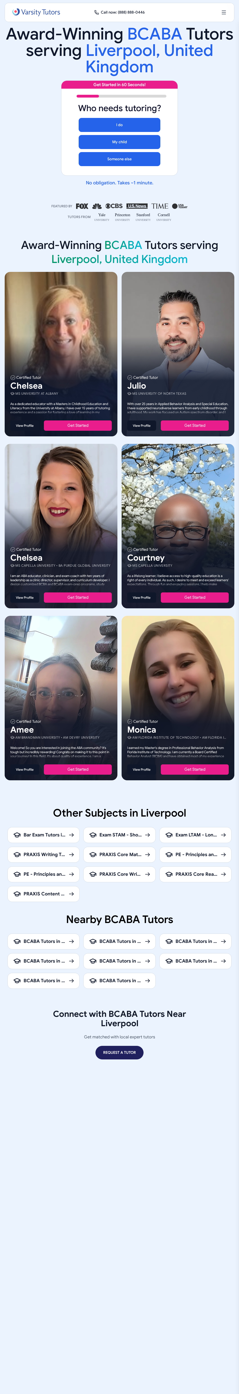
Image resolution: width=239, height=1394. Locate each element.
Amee (22, 730)
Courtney (146, 558)
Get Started (77, 425)
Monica (141, 730)
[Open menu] (223, 12)
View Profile (25, 425)
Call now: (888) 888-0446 (123, 12)
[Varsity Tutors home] (36, 12)
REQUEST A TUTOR (119, 1052)
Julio (136, 386)
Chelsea (26, 386)
